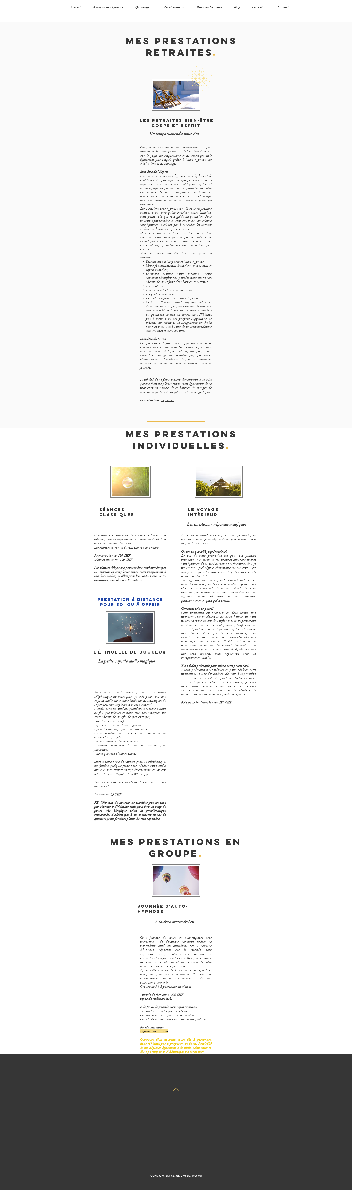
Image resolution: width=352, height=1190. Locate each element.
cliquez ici (167, 400)
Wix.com (197, 1175)
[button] (174, 7)
